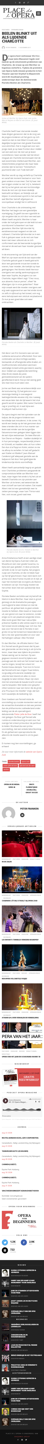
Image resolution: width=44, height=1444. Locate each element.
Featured (6, 30)
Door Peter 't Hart (17, 1340)
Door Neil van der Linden (19, 1296)
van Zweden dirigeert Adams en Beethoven (20, 1191)
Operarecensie (17, 30)
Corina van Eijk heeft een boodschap (22, 1410)
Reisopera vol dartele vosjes (14, 978)
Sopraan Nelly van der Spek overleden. (23, 1312)
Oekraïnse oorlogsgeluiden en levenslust (24, 1325)
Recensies (7, 898)
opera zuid (25, 762)
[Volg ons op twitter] (5, 1242)
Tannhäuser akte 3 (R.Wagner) (15, 1151)
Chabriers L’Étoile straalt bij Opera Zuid (19, 900)
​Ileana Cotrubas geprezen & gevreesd (23, 1271)
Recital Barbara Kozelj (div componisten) (20, 1138)
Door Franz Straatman (18, 1370)
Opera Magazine (6, 1119)
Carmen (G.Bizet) (9, 1164)
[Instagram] (20, 2)
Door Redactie (15, 1286)
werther (6, 769)
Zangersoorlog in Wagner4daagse (19, 1336)
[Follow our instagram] (5, 1250)
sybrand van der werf (27, 766)
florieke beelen (14, 762)
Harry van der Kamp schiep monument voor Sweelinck (23, 1281)
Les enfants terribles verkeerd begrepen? (20, 940)
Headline (25, 859)
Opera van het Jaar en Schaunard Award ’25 (21, 1056)
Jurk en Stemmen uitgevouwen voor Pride (25, 1291)
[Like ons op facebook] (24, 1242)
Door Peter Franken (17, 1358)
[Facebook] (15, 2)
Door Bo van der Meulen (19, 1316)
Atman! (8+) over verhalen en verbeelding (20, 1017)
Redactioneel (35, 859)
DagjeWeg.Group (22, 1436)
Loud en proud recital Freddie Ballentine (24, 1346)
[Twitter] (24, 2)
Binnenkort (6, 859)
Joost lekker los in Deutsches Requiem (24, 1302)
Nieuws (24, 973)
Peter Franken (11, 47)
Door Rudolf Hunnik (18, 1330)
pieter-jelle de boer (10, 766)
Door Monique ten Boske (19, 1275)
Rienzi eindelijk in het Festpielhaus (26, 1355)
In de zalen (7, 861)
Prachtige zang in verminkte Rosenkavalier (24, 1366)
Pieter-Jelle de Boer (23, 714)
